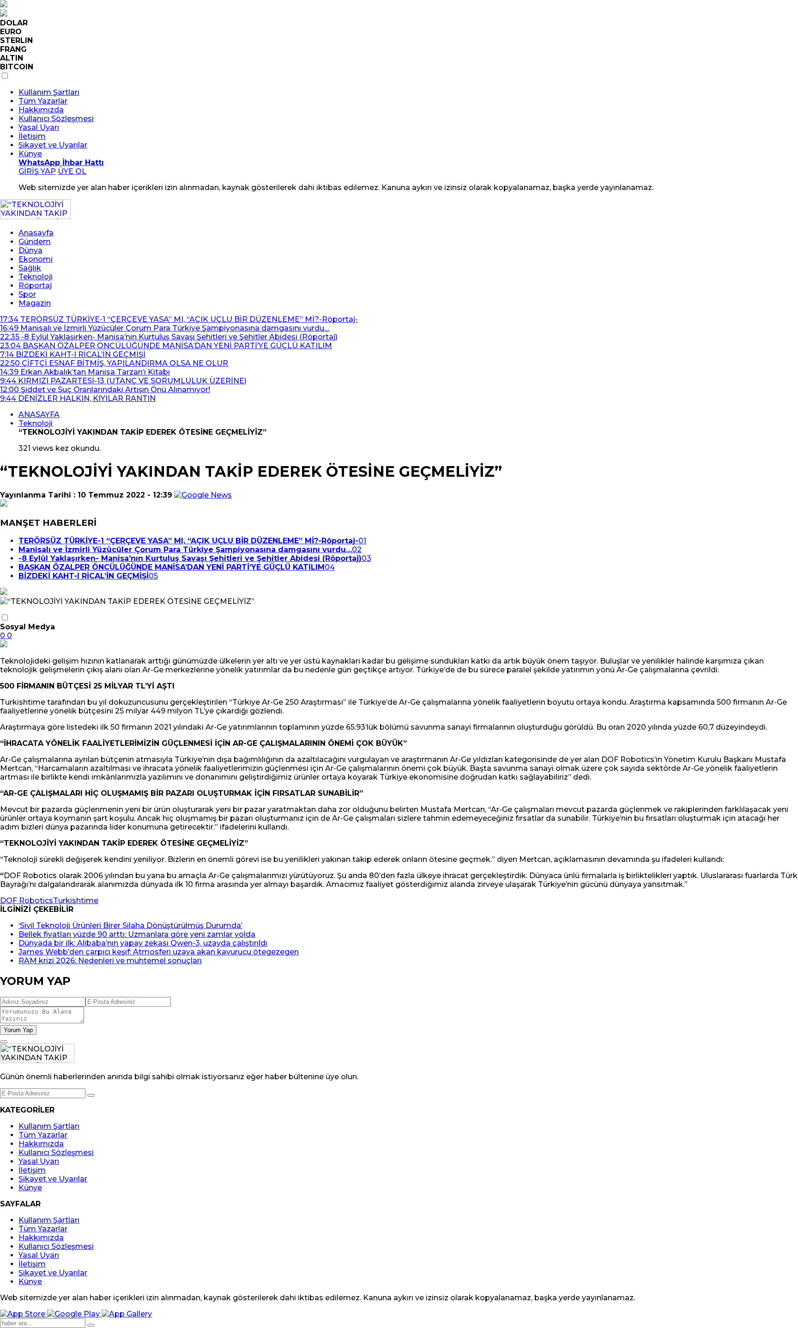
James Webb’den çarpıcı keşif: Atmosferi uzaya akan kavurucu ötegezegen (158, 951)
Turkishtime (75, 900)
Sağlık (29, 268)
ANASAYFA (39, 414)
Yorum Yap (18, 1030)
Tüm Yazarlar (42, 101)
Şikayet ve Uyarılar (52, 145)
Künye (30, 153)
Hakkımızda (41, 109)
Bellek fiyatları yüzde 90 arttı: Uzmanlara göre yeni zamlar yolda (136, 934)
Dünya (30, 250)
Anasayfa (36, 232)
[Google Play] (74, 1314)
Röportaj (35, 285)
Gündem (34, 241)
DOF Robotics (26, 900)
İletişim (32, 136)
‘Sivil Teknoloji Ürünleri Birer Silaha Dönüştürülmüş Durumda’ (130, 925)
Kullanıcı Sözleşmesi (56, 118)
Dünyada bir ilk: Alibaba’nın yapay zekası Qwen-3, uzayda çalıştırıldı (142, 943)
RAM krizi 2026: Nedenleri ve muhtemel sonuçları (110, 960)
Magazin (34, 303)
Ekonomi (35, 259)
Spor (27, 294)
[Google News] (203, 495)
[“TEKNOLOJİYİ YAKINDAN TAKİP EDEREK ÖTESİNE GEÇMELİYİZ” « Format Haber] (35, 216)
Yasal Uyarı (38, 127)
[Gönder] (91, 1095)
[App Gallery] (127, 1314)
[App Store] (23, 1314)
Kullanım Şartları (48, 92)
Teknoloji (35, 276)
